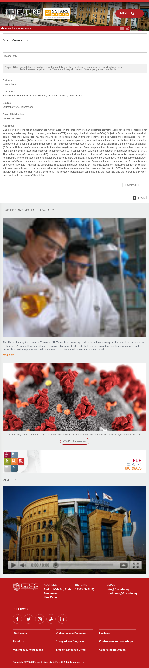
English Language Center (71, 649)
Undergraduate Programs (71, 633)
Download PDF (133, 185)
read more (8, 354)
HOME (8, 28)
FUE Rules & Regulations (28, 649)
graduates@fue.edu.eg (122, 593)
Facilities (104, 633)
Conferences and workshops (116, 641)
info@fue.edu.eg (118, 589)
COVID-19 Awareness (74, 441)
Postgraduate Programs (70, 641)
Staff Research (22, 28)
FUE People (20, 633)
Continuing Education (112, 649)
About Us (18, 641)
